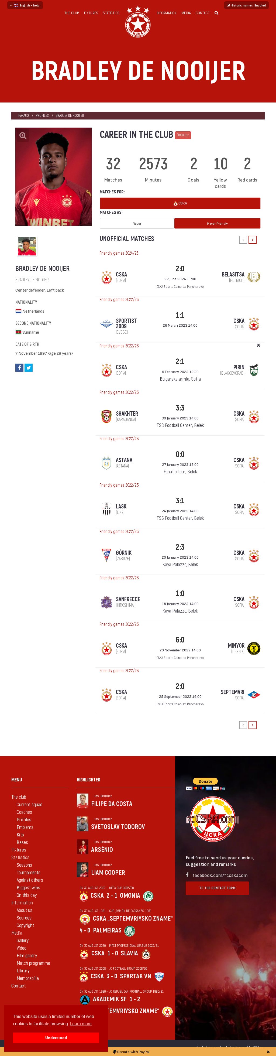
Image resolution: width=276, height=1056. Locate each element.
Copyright (25, 925)
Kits (20, 835)
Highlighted (88, 780)
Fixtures (91, 13)
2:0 (180, 269)
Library (23, 971)
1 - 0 (112, 953)
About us (24, 910)
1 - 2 (134, 999)
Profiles (42, 115)
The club (71, 13)
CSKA (182, 203)
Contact (203, 13)
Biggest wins (28, 888)
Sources (24, 918)
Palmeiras (107, 930)
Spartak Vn (135, 976)
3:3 (180, 408)
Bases (22, 842)
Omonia (130, 896)
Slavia (129, 953)
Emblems (25, 827)
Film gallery (27, 956)
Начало (23, 115)
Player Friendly (217, 223)
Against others (30, 880)
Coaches (24, 812)
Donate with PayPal (133, 1051)
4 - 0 (85, 930)
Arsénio (102, 850)
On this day (27, 895)
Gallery (23, 941)
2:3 (180, 547)
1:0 (180, 594)
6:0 (180, 640)
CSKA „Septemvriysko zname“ (133, 918)
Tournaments (28, 873)
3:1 (180, 501)
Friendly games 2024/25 (119, 253)
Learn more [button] (81, 1023)
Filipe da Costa (111, 804)
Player (137, 223)
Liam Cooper (108, 873)
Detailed (183, 135)
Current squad (29, 805)
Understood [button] (56, 1038)
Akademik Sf (110, 999)
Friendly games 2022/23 (119, 299)
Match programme (33, 963)
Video (21, 948)
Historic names (248, 5)
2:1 (180, 362)
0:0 (180, 454)
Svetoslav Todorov (118, 827)
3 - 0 (111, 976)
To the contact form (217, 888)
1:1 (180, 315)
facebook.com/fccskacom (220, 875)
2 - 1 (111, 896)
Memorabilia (28, 978)
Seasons (24, 865)
